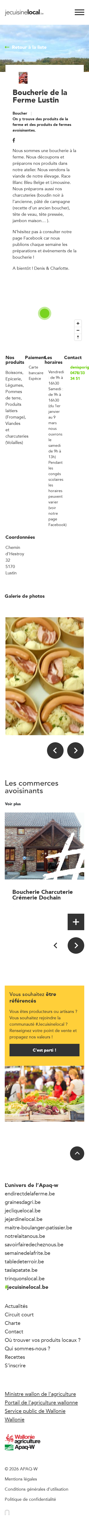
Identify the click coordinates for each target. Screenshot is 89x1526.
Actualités (16, 1306)
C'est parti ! (44, 1050)
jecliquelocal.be (23, 1211)
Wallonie (14, 1419)
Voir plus (13, 804)
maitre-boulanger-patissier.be (38, 1227)
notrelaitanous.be (25, 1236)
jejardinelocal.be (23, 1219)
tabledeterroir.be (24, 1261)
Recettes (15, 1357)
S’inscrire (15, 1365)
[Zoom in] (78, 323)
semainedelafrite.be (27, 1253)
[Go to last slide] (55, 750)
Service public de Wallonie (35, 1411)
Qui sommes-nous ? (27, 1348)
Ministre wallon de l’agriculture (40, 1394)
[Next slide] (75, 750)
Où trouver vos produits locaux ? (43, 1340)
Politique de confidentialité (30, 1499)
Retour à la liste (29, 47)
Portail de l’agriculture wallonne (41, 1402)
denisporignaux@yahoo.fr (77, 367)
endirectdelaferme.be (30, 1194)
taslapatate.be (21, 1270)
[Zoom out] (78, 330)
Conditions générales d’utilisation (36, 1489)
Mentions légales (21, 1479)
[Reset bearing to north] (78, 337)
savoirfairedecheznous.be (34, 1244)
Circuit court (19, 1314)
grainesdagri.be (23, 1202)
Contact (14, 1331)
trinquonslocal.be (25, 1278)
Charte (12, 1323)
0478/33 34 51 (77, 376)
